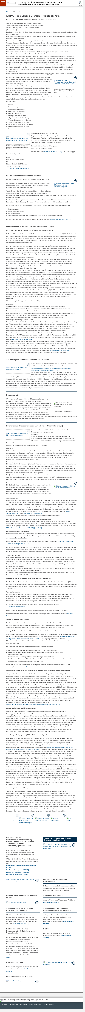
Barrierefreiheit (13, 1004)
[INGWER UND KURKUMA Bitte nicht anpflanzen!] (22, 881)
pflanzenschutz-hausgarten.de (33, 513)
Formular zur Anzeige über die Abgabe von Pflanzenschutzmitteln (40, 638)
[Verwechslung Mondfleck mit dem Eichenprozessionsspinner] (59, 846)
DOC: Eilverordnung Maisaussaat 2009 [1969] (24, 528)
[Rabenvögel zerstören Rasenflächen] (59, 963)
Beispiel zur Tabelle (17, 872)
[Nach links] (9, 819)
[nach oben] (80, 1008)
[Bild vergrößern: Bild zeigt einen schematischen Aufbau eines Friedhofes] (18, 368)
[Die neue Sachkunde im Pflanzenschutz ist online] (22, 902)
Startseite (4, 1004)
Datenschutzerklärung (35, 1004)
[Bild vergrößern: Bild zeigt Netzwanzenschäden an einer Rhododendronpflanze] (18, 434)
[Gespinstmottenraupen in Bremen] (22, 981)
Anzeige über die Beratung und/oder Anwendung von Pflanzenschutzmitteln (33, 704)
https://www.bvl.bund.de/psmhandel (21, 339)
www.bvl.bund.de (23, 667)
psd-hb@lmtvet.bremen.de (17, 606)
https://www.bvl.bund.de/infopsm (59, 350)
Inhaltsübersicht (49, 1004)
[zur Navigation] (3, 3)
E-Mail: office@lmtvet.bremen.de (19, 168)
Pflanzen (8, 12)
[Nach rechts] (75, 819)
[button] (26, 819)
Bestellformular (52, 151)
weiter (8, 957)
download (51, 902)
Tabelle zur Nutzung (17, 870)
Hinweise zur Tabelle (17, 874)
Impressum (23, 1004)
